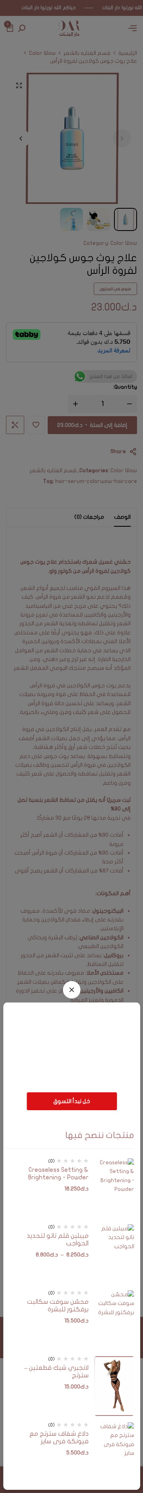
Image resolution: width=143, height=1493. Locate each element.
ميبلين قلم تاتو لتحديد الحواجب (57, 1240)
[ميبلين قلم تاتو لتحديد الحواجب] (114, 1254)
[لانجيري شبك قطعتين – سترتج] (114, 1386)
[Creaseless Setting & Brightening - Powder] (114, 1188)
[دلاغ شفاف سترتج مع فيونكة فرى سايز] (114, 1452)
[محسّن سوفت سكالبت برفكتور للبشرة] (114, 1320)
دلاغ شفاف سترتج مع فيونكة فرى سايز (58, 1438)
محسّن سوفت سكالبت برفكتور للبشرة (57, 1306)
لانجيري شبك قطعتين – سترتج (56, 1372)
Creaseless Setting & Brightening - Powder (58, 1174)
